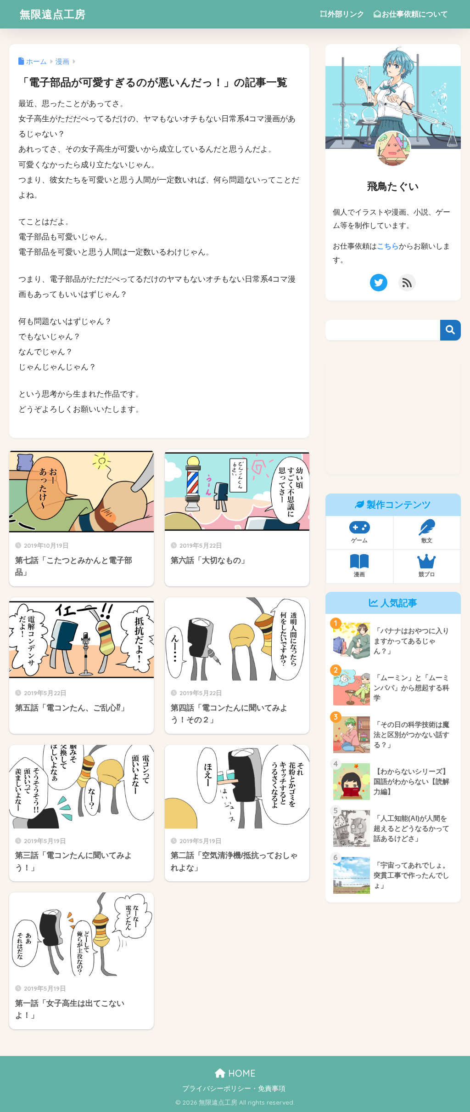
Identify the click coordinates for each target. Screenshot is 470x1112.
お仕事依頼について (415, 14)
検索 (450, 330)
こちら (388, 246)
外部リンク (346, 14)
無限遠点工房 (53, 14)
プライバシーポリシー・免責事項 (233, 1088)
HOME (240, 1073)
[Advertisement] (393, 416)
